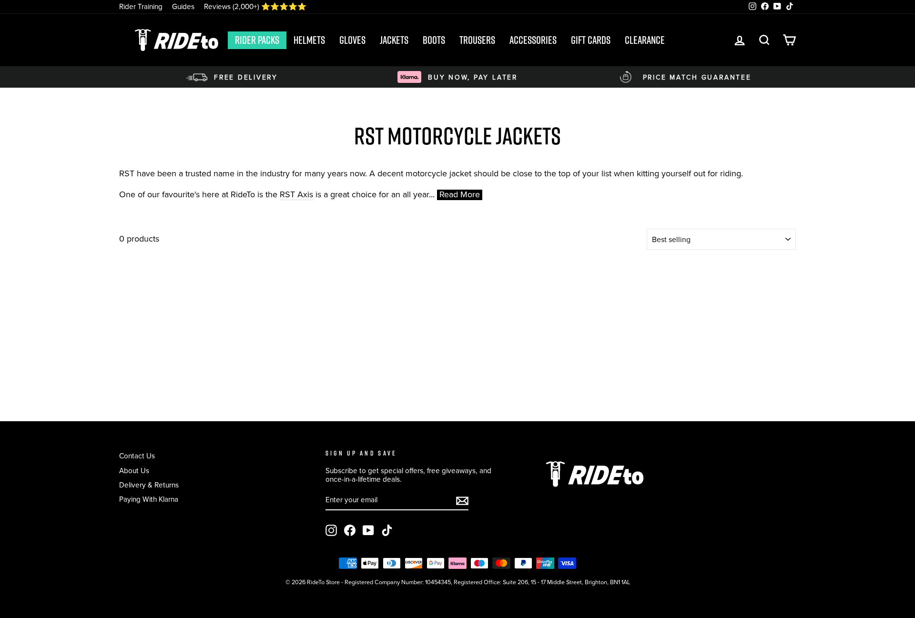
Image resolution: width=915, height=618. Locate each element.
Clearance (645, 40)
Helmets (309, 40)
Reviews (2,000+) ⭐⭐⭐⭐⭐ (255, 6)
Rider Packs (257, 40)
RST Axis (296, 195)
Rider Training (141, 6)
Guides (183, 6)
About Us (134, 470)
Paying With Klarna (148, 499)
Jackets (394, 40)
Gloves (352, 40)
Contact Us (137, 455)
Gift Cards (590, 40)
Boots (434, 40)
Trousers (477, 40)
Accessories (533, 40)
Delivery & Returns (149, 484)
